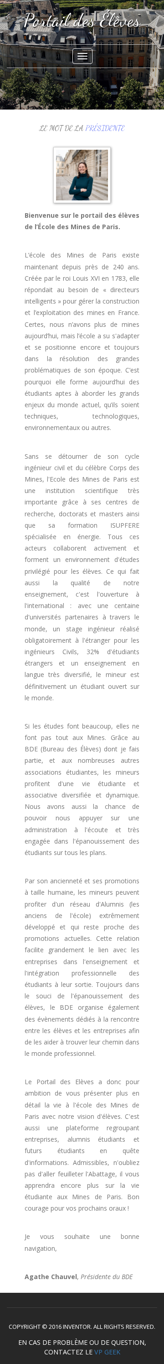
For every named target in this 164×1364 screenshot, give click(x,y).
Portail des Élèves (82, 20)
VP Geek (107, 1352)
